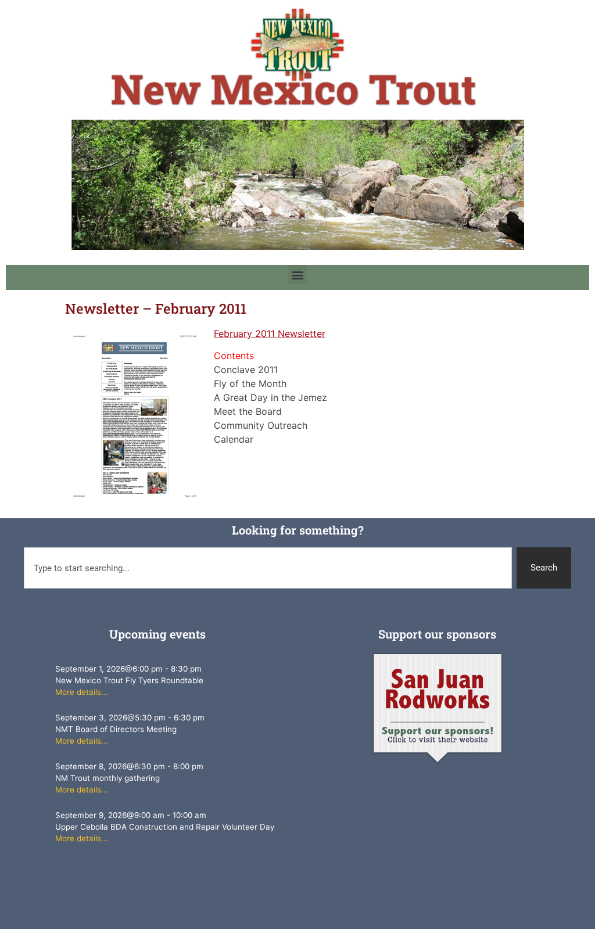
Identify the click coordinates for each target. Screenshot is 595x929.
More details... (81, 692)
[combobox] (268, 568)
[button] (297, 274)
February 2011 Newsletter (269, 333)
